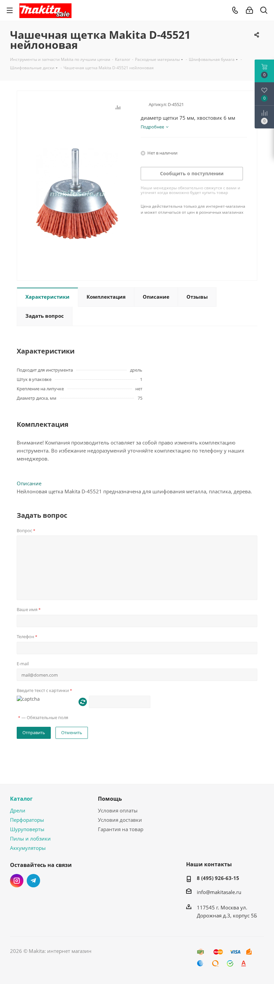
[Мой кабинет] (249, 10)
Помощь (110, 798)
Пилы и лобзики (30, 838)
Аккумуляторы (28, 848)
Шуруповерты (27, 829)
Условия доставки (120, 819)
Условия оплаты (118, 810)
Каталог (21, 798)
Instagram (16, 880)
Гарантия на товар (120, 829)
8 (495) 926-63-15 (218, 878)
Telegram (33, 880)
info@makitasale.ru (219, 892)
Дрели (17, 810)
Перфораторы (27, 819)
